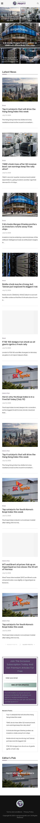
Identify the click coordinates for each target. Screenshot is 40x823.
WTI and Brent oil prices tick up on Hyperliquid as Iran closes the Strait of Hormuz (20, 567)
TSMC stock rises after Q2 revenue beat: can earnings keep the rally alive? (19, 166)
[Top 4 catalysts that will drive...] (10, 15)
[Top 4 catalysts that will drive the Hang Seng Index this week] (20, 89)
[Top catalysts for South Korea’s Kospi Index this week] (20, 490)
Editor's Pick (6, 393)
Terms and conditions (14, 812)
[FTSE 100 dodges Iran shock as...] (30, 56)
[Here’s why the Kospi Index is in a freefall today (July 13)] (20, 377)
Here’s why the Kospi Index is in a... (20, 774)
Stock (4, 105)
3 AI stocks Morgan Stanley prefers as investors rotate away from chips (20, 44)
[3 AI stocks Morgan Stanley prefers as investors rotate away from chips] (20, 205)
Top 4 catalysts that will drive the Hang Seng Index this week (10, 18)
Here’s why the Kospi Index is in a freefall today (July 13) (18, 398)
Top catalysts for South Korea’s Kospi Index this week (17, 510)
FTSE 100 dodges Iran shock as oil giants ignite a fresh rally (30, 59)
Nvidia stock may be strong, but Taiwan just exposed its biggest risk (10, 59)
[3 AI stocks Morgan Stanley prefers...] (20, 35)
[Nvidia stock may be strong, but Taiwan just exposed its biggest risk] (20, 265)
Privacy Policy (28, 812)
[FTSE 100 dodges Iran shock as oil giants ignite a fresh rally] (20, 322)
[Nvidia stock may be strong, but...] (10, 56)
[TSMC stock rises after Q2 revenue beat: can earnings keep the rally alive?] (20, 144)
